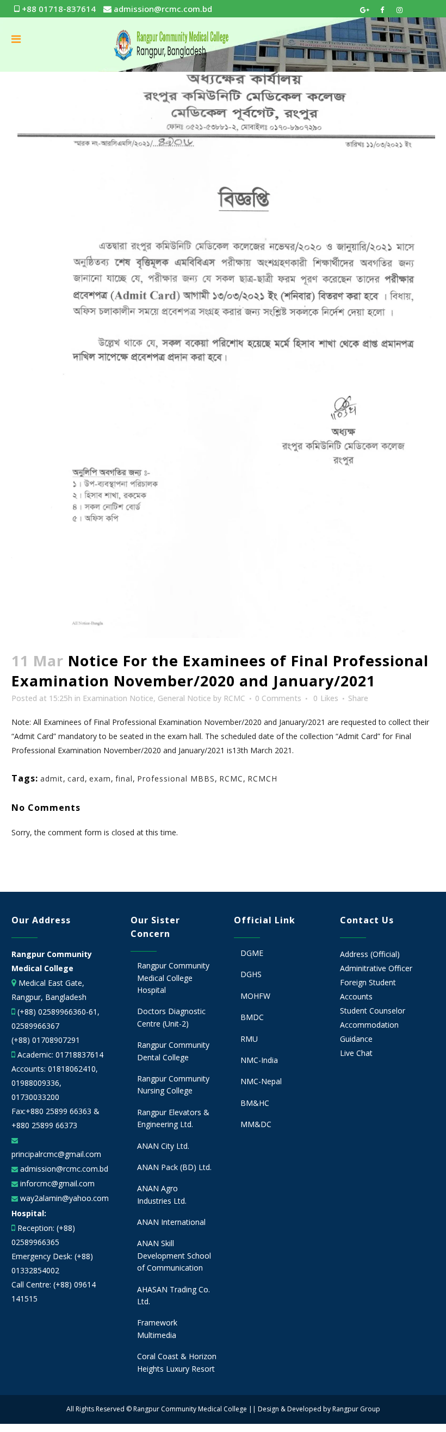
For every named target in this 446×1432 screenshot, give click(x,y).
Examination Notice (118, 698)
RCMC (234, 698)
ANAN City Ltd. (163, 1146)
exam (100, 778)
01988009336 (35, 1083)
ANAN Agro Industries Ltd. (162, 1194)
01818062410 (72, 1069)
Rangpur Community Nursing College (173, 1084)
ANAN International (171, 1222)
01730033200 (35, 1097)
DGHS (251, 974)
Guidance (356, 1039)
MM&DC (255, 1124)
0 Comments (278, 698)
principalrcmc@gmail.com (56, 1154)
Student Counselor (372, 1010)
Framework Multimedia (157, 1328)
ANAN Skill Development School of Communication (174, 1255)
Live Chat (356, 1053)
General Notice (184, 698)
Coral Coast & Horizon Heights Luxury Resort (176, 1362)
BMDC (252, 1017)
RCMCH (262, 778)
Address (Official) (370, 954)
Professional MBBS (176, 778)
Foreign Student (368, 982)
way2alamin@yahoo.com (63, 1198)
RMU (249, 1039)
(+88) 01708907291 (45, 1040)
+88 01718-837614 (58, 8)
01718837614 (79, 1054)
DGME (251, 953)
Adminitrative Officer (376, 968)
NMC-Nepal (261, 1081)
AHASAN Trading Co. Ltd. (173, 1295)
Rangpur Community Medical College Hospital (173, 977)
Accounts (356, 996)
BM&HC (254, 1103)
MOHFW (255, 996)
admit (51, 778)
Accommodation (369, 1025)
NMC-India (259, 1060)
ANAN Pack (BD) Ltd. (174, 1167)
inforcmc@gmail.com (56, 1183)
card (76, 778)
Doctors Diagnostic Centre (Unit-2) (171, 1017)
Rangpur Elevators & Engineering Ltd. (173, 1118)
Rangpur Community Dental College (173, 1051)
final (124, 778)
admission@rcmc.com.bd (162, 8)
